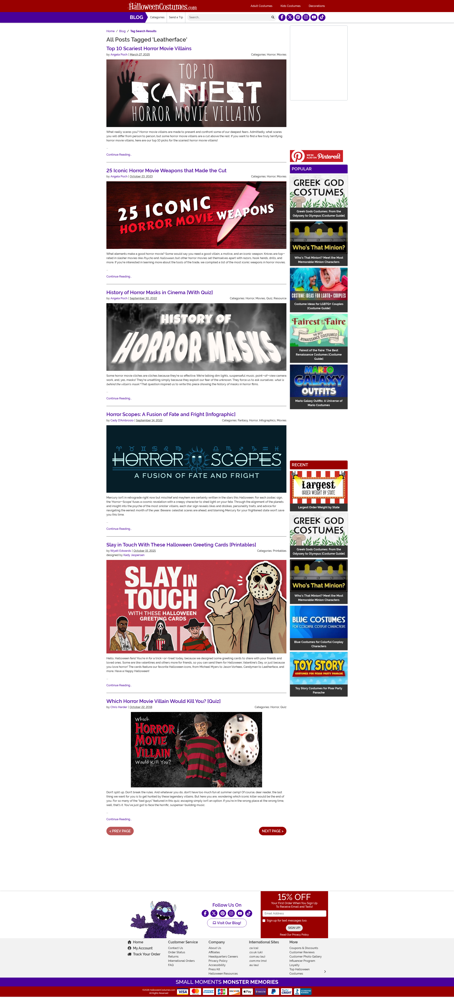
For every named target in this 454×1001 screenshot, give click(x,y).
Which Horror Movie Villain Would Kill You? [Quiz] (163, 701)
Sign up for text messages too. (287, 920)
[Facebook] (282, 17)
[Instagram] (305, 17)
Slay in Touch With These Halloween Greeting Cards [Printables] (181, 545)
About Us (215, 948)
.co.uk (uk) (256, 952)
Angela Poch (118, 54)
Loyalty (294, 965)
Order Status (176, 952)
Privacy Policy (218, 960)
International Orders (181, 960)
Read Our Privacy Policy (294, 934)
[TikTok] (321, 17)
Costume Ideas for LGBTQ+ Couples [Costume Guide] (318, 306)
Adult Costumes (261, 6)
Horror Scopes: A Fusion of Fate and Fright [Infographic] (171, 414)
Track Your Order (146, 954)
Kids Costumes (291, 6)
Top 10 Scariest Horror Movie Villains (149, 48)
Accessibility (217, 965)
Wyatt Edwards (120, 550)
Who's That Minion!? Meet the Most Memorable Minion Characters (319, 260)
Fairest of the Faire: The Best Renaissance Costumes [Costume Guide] (319, 355)
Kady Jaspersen (133, 555)
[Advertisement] (196, 863)
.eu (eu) (254, 965)
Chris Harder (118, 707)
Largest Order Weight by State (319, 507)
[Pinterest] (297, 17)
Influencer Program (302, 960)
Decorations (317, 6)
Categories (157, 17)
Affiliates (214, 952)
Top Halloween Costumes (299, 971)
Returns (173, 956)
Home (138, 942)
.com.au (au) (257, 956)
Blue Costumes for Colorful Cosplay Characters (318, 644)
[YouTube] (313, 17)
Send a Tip (176, 17)
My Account (143, 948)
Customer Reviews (302, 952)
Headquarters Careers (223, 956)
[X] (290, 17)
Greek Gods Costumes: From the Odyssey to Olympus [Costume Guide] (319, 213)
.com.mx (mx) (258, 960)
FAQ (171, 965)
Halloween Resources (223, 973)
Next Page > (272, 831)
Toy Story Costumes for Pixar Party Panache (318, 690)
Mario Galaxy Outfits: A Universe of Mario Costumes (318, 403)
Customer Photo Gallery (305, 956)
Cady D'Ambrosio (122, 420)
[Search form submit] (273, 17)
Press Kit (214, 969)
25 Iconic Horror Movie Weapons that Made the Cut (166, 171)
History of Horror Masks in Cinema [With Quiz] (159, 292)
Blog (136, 17)
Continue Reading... (119, 154)
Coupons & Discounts (303, 948)
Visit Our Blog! (228, 923)
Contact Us (175, 948)
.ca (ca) (253, 948)
